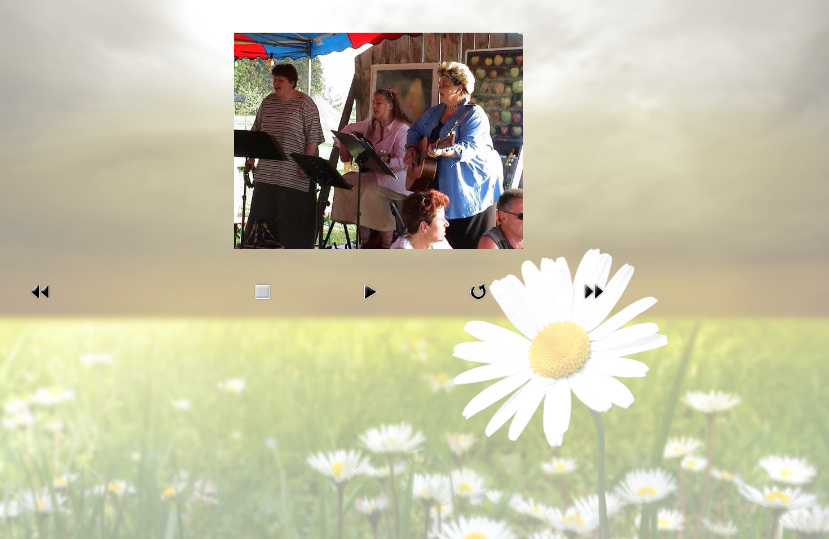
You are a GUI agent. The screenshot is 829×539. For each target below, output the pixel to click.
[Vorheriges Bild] (40, 300)
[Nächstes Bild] (593, 300)
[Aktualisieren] (478, 300)
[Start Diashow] (369, 300)
